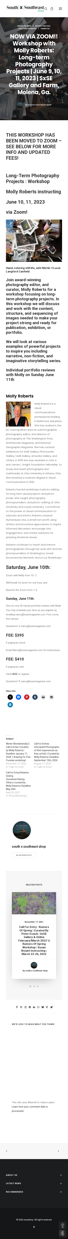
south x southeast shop (39, 105)
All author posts (24, 855)
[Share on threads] (25, 1007)
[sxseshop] (25, 8)
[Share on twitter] (21, 1007)
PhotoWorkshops (27, 28)
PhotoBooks (43, 26)
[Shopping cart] (50, 8)
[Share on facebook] (17, 1007)
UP (62, 1225)
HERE (14, 674)
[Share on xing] (47, 1007)
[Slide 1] (30, 986)
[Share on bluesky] (43, 1007)
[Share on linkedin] (34, 1007)
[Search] (44, 8)
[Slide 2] (34, 986)
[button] (60, 8)
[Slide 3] (37, 986)
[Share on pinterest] (30, 1007)
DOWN (62, 1233)
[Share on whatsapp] (38, 1007)
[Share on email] (51, 1007)
